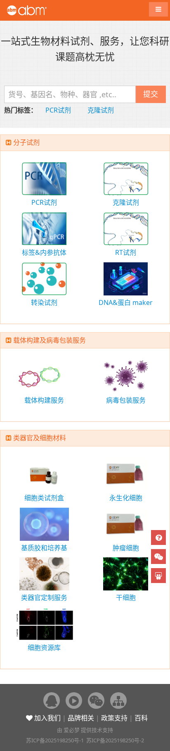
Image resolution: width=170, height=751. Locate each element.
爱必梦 (72, 730)
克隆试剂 (100, 110)
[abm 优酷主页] (74, 700)
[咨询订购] (158, 537)
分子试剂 (26, 142)
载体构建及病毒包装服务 (49, 340)
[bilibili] (158, 575)
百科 (141, 717)
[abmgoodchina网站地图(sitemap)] (118, 700)
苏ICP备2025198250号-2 (115, 740)
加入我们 (47, 717)
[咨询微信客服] (158, 556)
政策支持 (114, 717)
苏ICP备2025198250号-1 (55, 740)
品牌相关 (81, 717)
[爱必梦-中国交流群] (51, 700)
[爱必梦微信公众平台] (96, 700)
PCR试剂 (58, 110)
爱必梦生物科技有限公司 (38, 10)
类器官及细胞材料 (39, 437)
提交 (150, 94)
